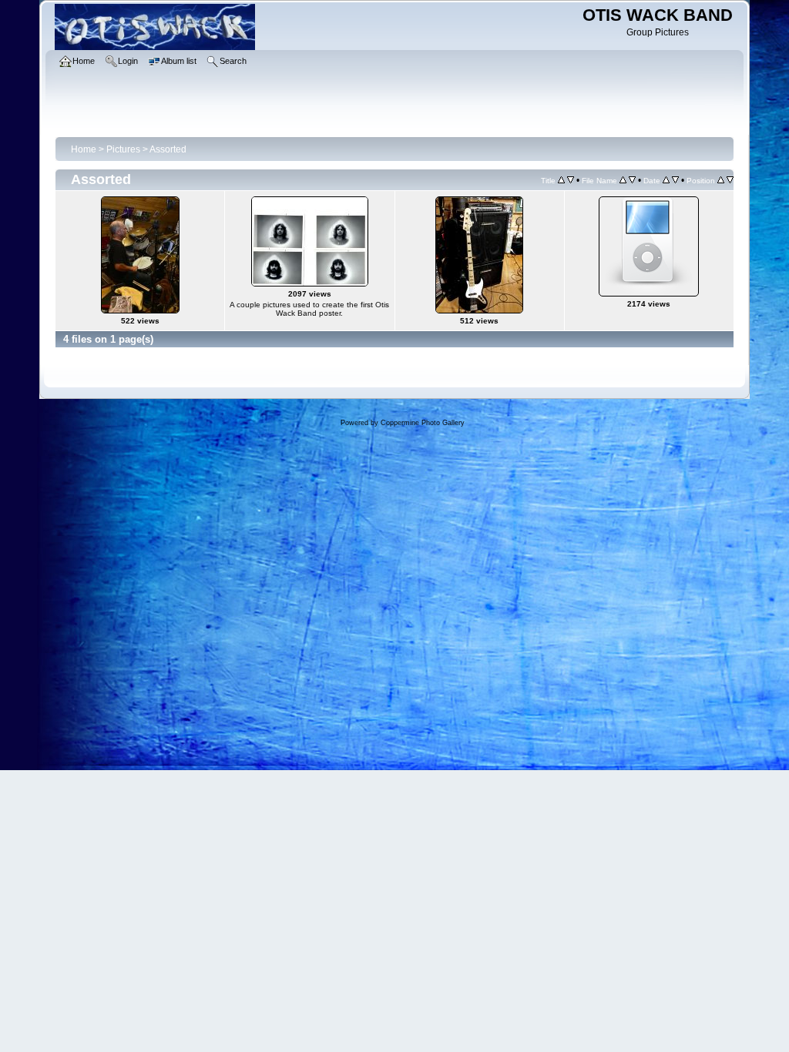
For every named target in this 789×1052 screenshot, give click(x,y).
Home (83, 149)
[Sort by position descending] (730, 180)
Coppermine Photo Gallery (423, 423)
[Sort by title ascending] (561, 180)
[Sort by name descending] (632, 180)
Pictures (123, 149)
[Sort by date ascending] (666, 180)
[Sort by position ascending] (720, 180)
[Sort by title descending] (570, 180)
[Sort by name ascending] (622, 180)
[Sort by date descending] (675, 180)
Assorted (167, 149)
